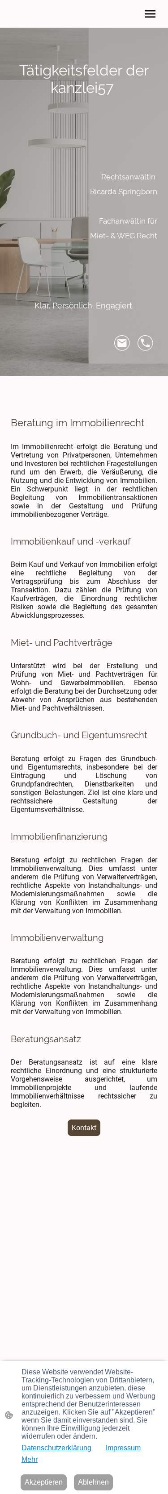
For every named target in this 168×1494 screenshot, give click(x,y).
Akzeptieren (44, 1482)
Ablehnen (93, 1482)
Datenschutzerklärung (56, 1448)
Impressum (123, 1448)
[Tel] (146, 343)
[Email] (122, 343)
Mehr (30, 1459)
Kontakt (84, 1128)
